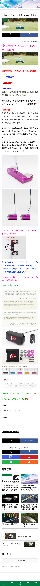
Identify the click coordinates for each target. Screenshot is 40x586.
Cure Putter (7, 431)
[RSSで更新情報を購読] (29, 462)
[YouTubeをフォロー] (29, 457)
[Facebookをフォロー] (29, 452)
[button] (36, 375)
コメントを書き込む (20, 560)
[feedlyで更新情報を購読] (11, 462)
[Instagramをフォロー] (11, 457)
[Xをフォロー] (11, 452)
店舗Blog (16, 431)
